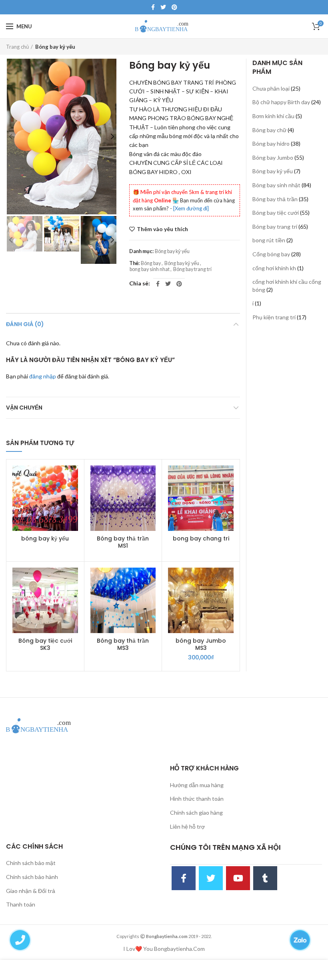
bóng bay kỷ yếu (45, 538)
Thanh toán (20, 904)
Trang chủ (17, 47)
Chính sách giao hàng (196, 812)
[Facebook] (153, 7)
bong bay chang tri (201, 538)
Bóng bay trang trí (192, 269)
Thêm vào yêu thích (162, 229)
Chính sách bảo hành (32, 876)
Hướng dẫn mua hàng (197, 785)
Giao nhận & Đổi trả (30, 890)
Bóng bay (151, 263)
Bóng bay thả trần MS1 (123, 542)
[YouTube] (238, 878)
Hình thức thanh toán (197, 798)
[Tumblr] (265, 878)
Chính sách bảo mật (31, 862)
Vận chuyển (24, 408)
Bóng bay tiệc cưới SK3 (45, 644)
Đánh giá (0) (25, 324)
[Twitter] (163, 7)
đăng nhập (42, 376)
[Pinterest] (174, 7)
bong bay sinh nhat (150, 269)
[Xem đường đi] (191, 208)
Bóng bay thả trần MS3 (123, 644)
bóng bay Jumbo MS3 (201, 644)
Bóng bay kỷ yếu (55, 47)
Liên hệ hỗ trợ (187, 826)
